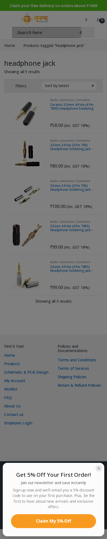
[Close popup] (98, 468)
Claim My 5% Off (53, 521)
